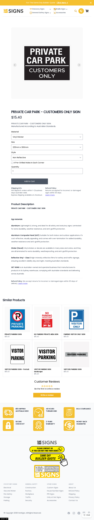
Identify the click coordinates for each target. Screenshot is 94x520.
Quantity (15, 166)
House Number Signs (55, 491)
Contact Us (73, 500)
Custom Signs (52, 487)
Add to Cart (29, 181)
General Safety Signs (40, 12)
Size (13, 142)
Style (13, 152)
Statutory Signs (38, 9)
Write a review (47, 395)
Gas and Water (10, 491)
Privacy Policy (74, 497)
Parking (6, 500)
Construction (30, 487)
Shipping (72, 494)
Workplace (29, 494)
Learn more (50, 195)
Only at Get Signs (54, 497)
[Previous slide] (15, 65)
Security (28, 500)
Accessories (61, 12)
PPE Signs (50, 494)
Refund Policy (74, 491)
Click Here (62, 2)
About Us (72, 487)
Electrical (7, 487)
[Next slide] (79, 65)
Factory (28, 491)
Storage (7, 497)
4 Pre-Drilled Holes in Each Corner (29, 162)
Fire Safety (8, 494)
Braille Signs (60, 9)
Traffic (28, 497)
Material (15, 131)
